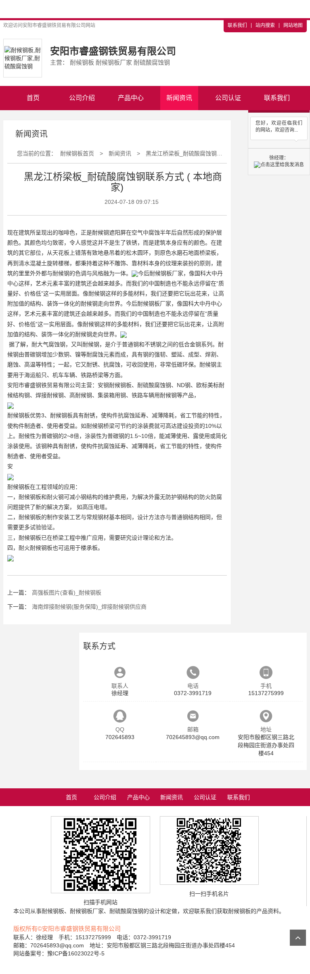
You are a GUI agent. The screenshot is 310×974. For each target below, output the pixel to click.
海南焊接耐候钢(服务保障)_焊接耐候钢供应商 (89, 606)
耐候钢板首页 (77, 153)
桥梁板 (207, 252)
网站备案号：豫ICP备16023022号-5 (59, 953)
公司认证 (228, 97)
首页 (33, 97)
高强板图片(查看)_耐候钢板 (66, 592)
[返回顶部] (298, 938)
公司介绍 (82, 97)
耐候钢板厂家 (166, 273)
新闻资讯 (179, 97)
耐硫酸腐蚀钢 (154, 385)
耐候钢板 (120, 385)
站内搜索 (265, 25)
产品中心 (131, 97)
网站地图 (293, 25)
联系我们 (237, 25)
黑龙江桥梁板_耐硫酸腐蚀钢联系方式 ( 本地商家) (207, 153)
